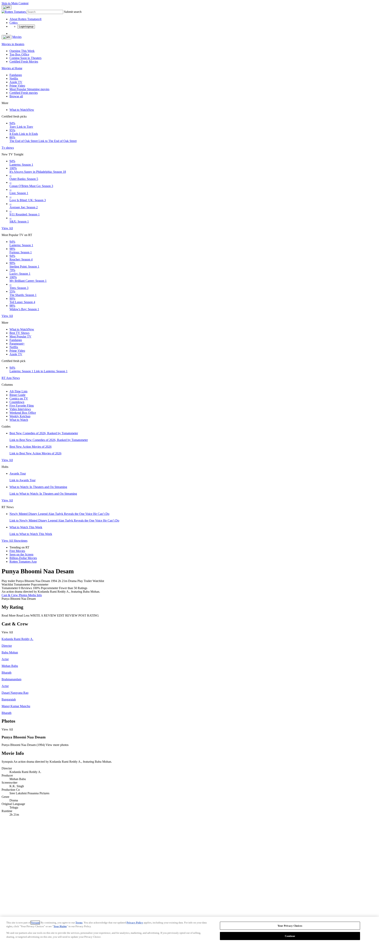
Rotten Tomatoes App (23, 561)
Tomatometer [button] (10, 588)
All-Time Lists (18, 391)
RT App (7, 378)
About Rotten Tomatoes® (25, 19)
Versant (35, 922)
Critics (13, 22)
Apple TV (15, 82)
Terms (79, 922)
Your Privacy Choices (290, 925)
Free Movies (17, 551)
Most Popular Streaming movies (29, 89)
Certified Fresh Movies (23, 61)
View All (7, 228)
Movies (17, 37)
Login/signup (26, 26)
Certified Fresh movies (23, 92)
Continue (290, 935)
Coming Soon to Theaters (25, 58)
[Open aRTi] (6, 7)
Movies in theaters (13, 44)
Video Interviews (20, 409)
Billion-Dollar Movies (23, 558)
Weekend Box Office (22, 412)
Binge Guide (17, 395)
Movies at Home (12, 68)
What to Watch (21, 109)
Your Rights (60, 926)
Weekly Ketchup (19, 416)
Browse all (16, 96)
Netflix (13, 78)
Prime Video (17, 85)
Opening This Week (22, 51)
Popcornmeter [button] (49, 588)
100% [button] (36, 588)
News (16, 378)
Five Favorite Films (21, 405)
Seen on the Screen (21, 554)
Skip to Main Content (15, 3)
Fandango (15, 75)
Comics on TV (18, 398)
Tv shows (8, 147)
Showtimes (20, 540)
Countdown (16, 402)
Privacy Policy (135, 922)
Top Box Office (19, 54)
